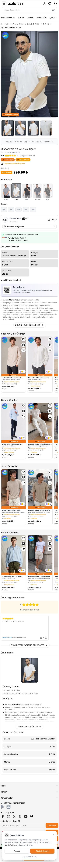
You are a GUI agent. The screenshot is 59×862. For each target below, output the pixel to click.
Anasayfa (5, 24)
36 (4, 209)
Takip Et (53, 220)
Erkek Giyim (18, 24)
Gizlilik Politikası (11, 845)
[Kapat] (53, 834)
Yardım (4, 792)
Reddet (17, 851)
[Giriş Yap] (44, 3)
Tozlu (3, 786)
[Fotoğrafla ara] (53, 10)
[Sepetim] (55, 3)
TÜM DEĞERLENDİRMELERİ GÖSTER (27, 645)
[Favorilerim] (49, 3)
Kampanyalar (6, 798)
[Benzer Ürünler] (23, 345)
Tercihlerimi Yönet (29, 856)
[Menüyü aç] (4, 3)
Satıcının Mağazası (15, 226)
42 (26, 209)
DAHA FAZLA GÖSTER (28, 726)
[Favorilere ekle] (23, 339)
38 (11, 209)
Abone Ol (52, 825)
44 (33, 209)
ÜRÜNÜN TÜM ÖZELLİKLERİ (27, 325)
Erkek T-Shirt (33, 24)
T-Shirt (46, 24)
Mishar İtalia (14, 300)
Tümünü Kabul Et (42, 851)
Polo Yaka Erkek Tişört (11, 27)
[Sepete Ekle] (23, 350)
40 (18, 209)
